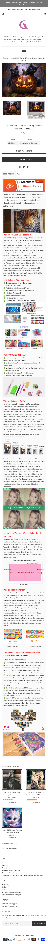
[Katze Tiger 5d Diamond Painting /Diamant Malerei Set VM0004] (12, 779)
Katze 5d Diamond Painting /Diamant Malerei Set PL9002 (12, 832)
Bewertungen (6, 868)
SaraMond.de (30, 935)
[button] (8, 800)
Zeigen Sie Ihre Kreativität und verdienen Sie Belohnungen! (23, 875)
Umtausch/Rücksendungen (11, 894)
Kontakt (4, 863)
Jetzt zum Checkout (24, 159)
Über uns (5, 865)
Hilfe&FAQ (5, 884)
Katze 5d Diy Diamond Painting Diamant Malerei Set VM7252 (36, 794)
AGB (3, 890)
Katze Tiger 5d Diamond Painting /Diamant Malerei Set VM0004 (12, 794)
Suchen (4, 887)
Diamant (29, 139)
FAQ (18, 174)
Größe (13, 139)
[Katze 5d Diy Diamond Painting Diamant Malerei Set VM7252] (36, 779)
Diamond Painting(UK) (9, 904)
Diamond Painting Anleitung (11, 892)
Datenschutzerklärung (9, 873)
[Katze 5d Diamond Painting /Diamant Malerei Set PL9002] (12, 817)
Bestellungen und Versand (11, 870)
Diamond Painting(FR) (9, 906)
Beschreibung (8, 174)
